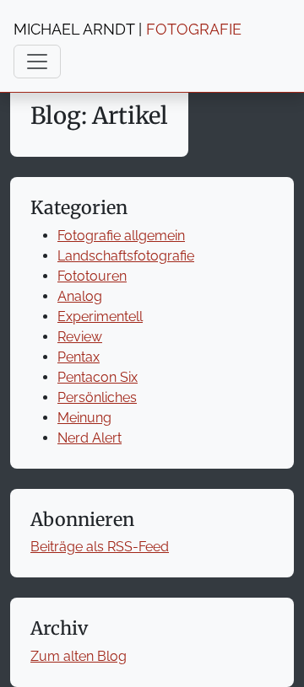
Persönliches (97, 397)
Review (79, 337)
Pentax (78, 357)
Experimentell (100, 317)
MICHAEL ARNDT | (128, 29)
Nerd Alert (89, 438)
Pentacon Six (97, 377)
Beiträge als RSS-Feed (99, 547)
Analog (79, 296)
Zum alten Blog (78, 656)
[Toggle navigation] (37, 61)
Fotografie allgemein (121, 236)
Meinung (84, 418)
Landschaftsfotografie (125, 256)
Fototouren (92, 276)
